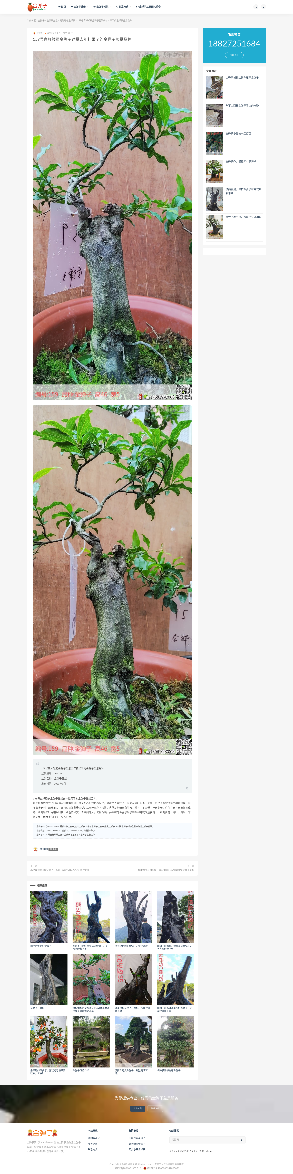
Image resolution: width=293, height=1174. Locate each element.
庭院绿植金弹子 (67, 21)
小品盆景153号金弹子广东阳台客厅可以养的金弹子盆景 (59, 870)
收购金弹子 (94, 1138)
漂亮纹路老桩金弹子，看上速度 (131, 946)
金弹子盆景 (52, 21)
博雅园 (44, 849)
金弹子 (41, 21)
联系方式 (155, 1109)
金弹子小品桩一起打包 (238, 133)
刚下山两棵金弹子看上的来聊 (242, 105)
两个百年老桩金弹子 (40, 946)
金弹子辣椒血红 (81, 1070)
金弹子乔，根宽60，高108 (241, 161)
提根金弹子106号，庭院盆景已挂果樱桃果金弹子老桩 (166, 870)
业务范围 (138, 1109)
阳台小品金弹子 (137, 1149)
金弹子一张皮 (37, 1008)
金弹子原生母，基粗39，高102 (243, 217)
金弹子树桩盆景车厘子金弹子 (242, 78)
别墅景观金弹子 (137, 1138)
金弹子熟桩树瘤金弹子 (169, 1070)
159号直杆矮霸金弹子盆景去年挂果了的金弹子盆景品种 (69, 835)
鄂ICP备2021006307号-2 (128, 1168)
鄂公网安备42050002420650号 (163, 1168)
